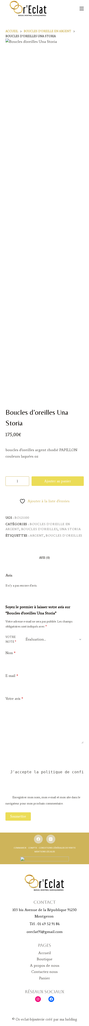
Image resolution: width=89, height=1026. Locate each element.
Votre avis (14, 698)
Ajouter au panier (57, 481)
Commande (20, 847)
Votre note (10, 639)
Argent (37, 535)
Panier (44, 978)
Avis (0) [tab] (44, 557)
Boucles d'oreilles (39, 529)
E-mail (11, 676)
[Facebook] (38, 839)
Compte (32, 847)
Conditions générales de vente (57, 847)
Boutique (44, 959)
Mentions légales (44, 851)
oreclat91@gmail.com (45, 931)
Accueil (44, 953)
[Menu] (82, 8)
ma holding (68, 1019)
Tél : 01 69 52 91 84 (44, 924)
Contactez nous (44, 971)
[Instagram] (50, 839)
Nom (10, 653)
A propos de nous (44, 965)
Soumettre (18, 816)
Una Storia (70, 529)
